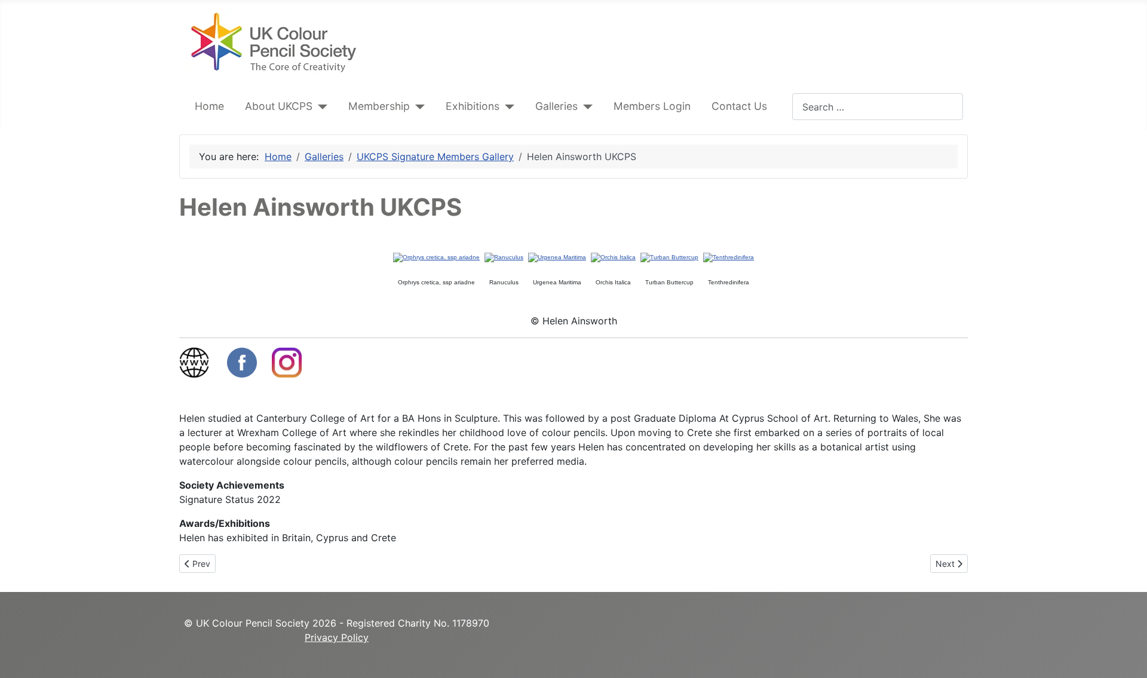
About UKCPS (278, 106)
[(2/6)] (504, 257)
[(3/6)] (557, 257)
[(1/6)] (436, 257)
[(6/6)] (728, 257)
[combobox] (877, 106)
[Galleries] (585, 106)
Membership (379, 106)
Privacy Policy (337, 637)
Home (209, 106)
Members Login (652, 106)
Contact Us (739, 106)
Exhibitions (472, 106)
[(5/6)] (669, 257)
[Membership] (417, 106)
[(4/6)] (613, 257)
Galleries (556, 106)
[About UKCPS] (319, 106)
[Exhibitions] (506, 106)
